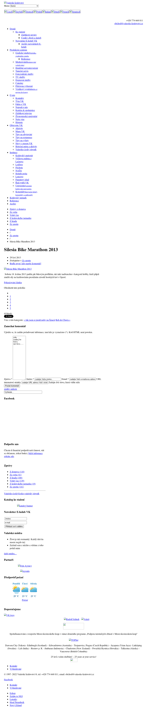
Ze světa (13, 211)
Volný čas (14, 215)
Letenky (13, 699)
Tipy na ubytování (24, 134)
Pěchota (19, 167)
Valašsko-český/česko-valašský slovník (21, 493)
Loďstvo (19, 164)
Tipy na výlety (22, 140)
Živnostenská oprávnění (26, 116)
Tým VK (20, 101)
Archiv (13, 203)
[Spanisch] (75, 11)
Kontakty (20, 98)
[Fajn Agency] (25, 565)
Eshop (13, 693)
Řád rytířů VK (22, 182)
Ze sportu (14, 224)
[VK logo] (9, 615)
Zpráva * (8, 378)
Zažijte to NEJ (16, 696)
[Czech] (8, 11)
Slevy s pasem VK (24, 143)
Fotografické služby (24, 73)
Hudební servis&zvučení (27, 67)
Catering (19, 82)
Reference (25, 58)
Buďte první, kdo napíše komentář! (25, 263)
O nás (12, 95)
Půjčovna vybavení (24, 85)
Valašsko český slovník (26, 149)
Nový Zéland (16, 705)
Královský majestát (24, 155)
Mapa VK (20, 131)
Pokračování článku (13, 282)
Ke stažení (20, 31)
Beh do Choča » (63, 319)
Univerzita (24, 187)
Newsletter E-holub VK (26, 40)
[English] (18, 11)
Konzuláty (27, 193)
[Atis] (25, 571)
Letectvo (19, 176)
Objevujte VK (16, 125)
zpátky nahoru (10, 388)
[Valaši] (85, 618)
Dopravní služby (23, 79)
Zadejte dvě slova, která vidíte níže (64, 382)
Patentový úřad (22, 179)
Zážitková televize (24, 113)
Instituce (13, 152)
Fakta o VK (21, 104)
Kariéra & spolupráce (25, 110)
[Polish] (38, 11)
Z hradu (13, 221)
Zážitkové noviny (29, 34)
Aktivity (19, 128)
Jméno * (30, 378)
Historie (19, 122)
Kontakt (13, 665)
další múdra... (10, 553)
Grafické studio (26, 54)
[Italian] (46, 11)
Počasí (25, 599)
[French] (64, 11)
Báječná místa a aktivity (26, 146)
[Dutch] (55, 11)
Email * (65, 378)
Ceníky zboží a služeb (31, 37)
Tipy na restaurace (24, 137)
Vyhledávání (15, 668)
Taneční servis (22, 70)
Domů (13, 28)
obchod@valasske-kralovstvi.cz (128, 23)
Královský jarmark (18, 197)
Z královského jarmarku (20, 218)
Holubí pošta (21, 173)
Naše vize (20, 119)
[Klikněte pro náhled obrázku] (18, 268)
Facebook (8, 679)
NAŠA (19, 170)
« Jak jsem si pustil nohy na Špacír (39, 319)
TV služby (20, 76)
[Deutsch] (28, 11)
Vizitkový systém (26, 90)
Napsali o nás (22, 107)
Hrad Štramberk (17, 702)
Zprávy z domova (18, 208)
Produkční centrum (18, 49)
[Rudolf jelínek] (71, 618)
